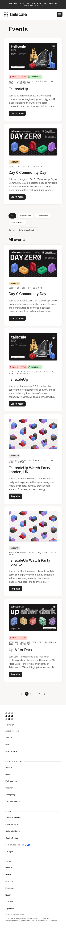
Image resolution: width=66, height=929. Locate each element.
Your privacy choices (14, 845)
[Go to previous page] (21, 694)
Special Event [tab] (17, 222)
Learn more (17, 113)
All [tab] (12, 216)
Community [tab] (25, 216)
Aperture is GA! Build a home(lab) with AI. (33, 4)
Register (15, 496)
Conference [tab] (43, 216)
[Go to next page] (45, 694)
